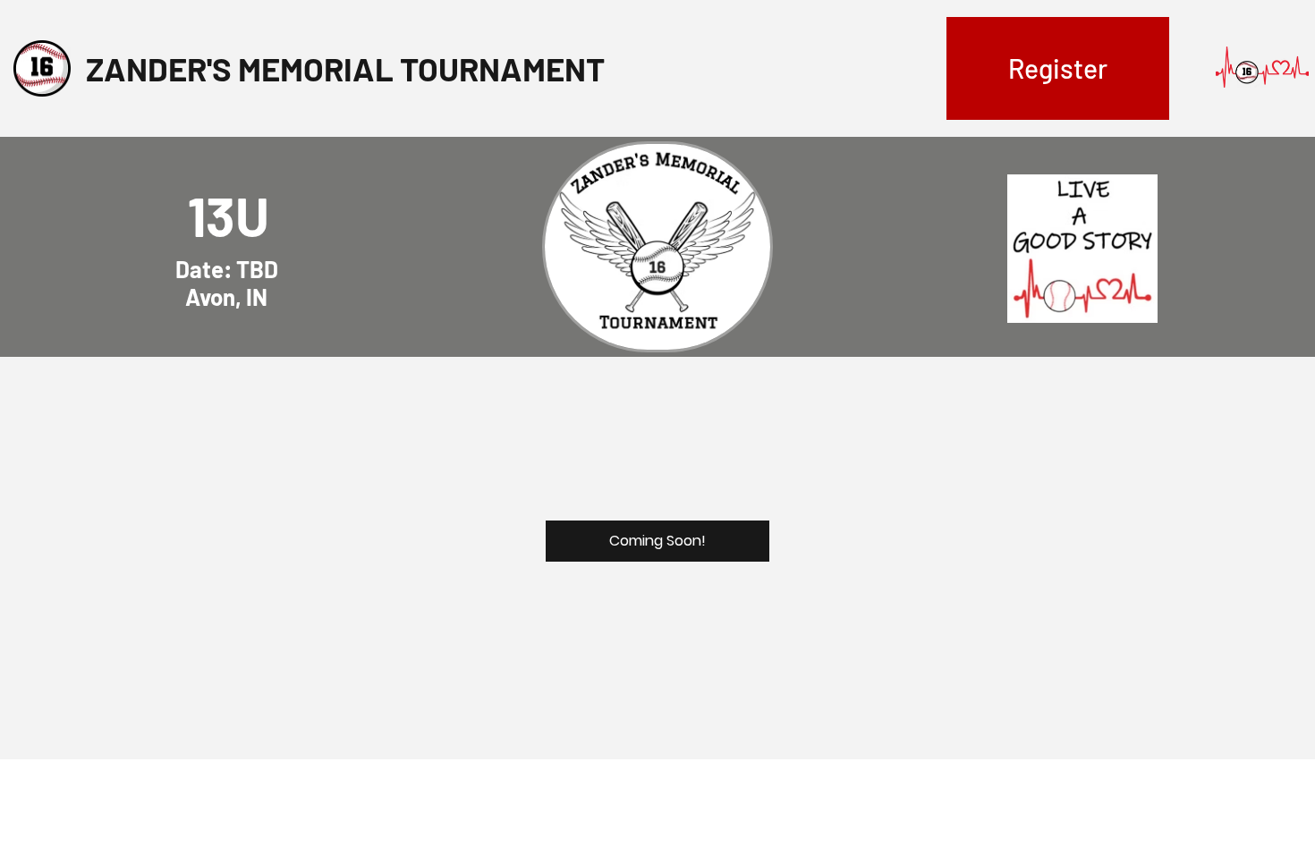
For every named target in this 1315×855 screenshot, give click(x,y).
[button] (1057, 68)
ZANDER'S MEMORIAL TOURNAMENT (345, 68)
